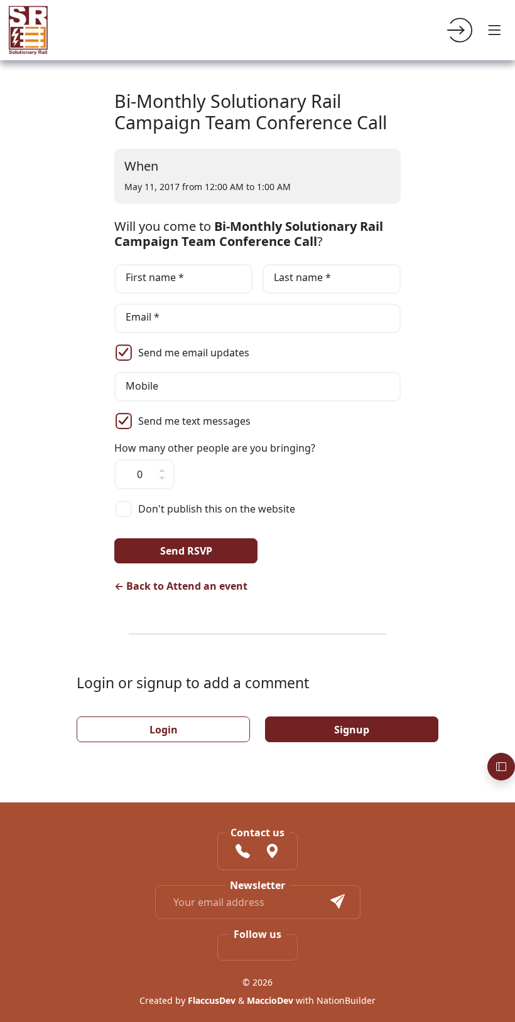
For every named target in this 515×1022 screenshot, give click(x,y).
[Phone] (243, 853)
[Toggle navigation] (494, 30)
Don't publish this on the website (216, 509)
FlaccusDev (212, 1000)
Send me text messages (194, 421)
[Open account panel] (501, 766)
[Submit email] (337, 902)
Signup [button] (351, 730)
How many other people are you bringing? (214, 448)
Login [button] (163, 730)
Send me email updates (193, 352)
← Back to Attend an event (180, 586)
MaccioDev (270, 1000)
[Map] (272, 853)
